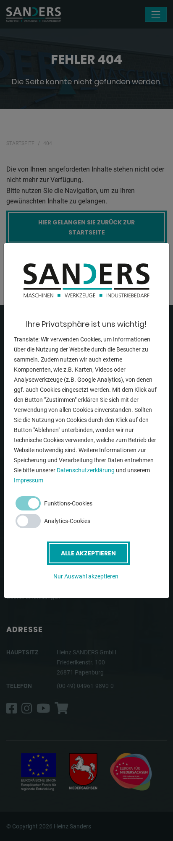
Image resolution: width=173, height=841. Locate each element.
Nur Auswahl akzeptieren (85, 576)
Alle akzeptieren (88, 553)
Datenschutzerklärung (86, 470)
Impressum (28, 480)
